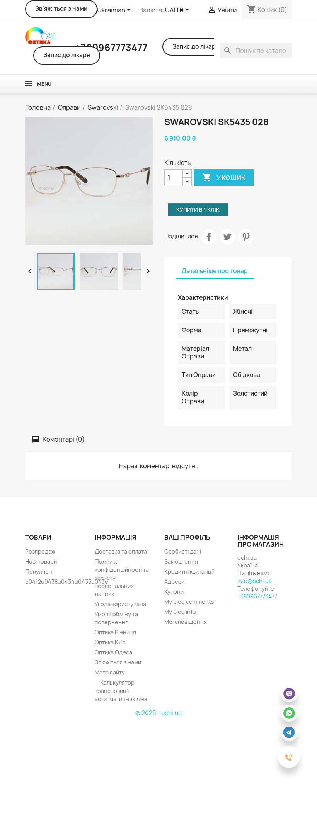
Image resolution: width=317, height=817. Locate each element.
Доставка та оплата (121, 551)
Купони (174, 591)
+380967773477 (257, 596)
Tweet (227, 237)
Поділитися (208, 237)
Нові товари (41, 561)
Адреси (174, 581)
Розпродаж (40, 551)
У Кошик (223, 177)
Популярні (39, 571)
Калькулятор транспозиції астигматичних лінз (121, 691)
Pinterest (246, 237)
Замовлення (181, 561)
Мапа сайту (110, 672)
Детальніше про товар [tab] (215, 271)
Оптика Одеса (113, 652)
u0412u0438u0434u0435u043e (66, 581)
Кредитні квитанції (189, 571)
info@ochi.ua (254, 580)
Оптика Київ (110, 642)
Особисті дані (182, 551)
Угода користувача (120, 604)
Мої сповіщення (185, 621)
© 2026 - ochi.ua (158, 713)
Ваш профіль (187, 537)
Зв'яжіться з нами (61, 9)
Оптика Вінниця (115, 632)
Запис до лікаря (66, 55)
